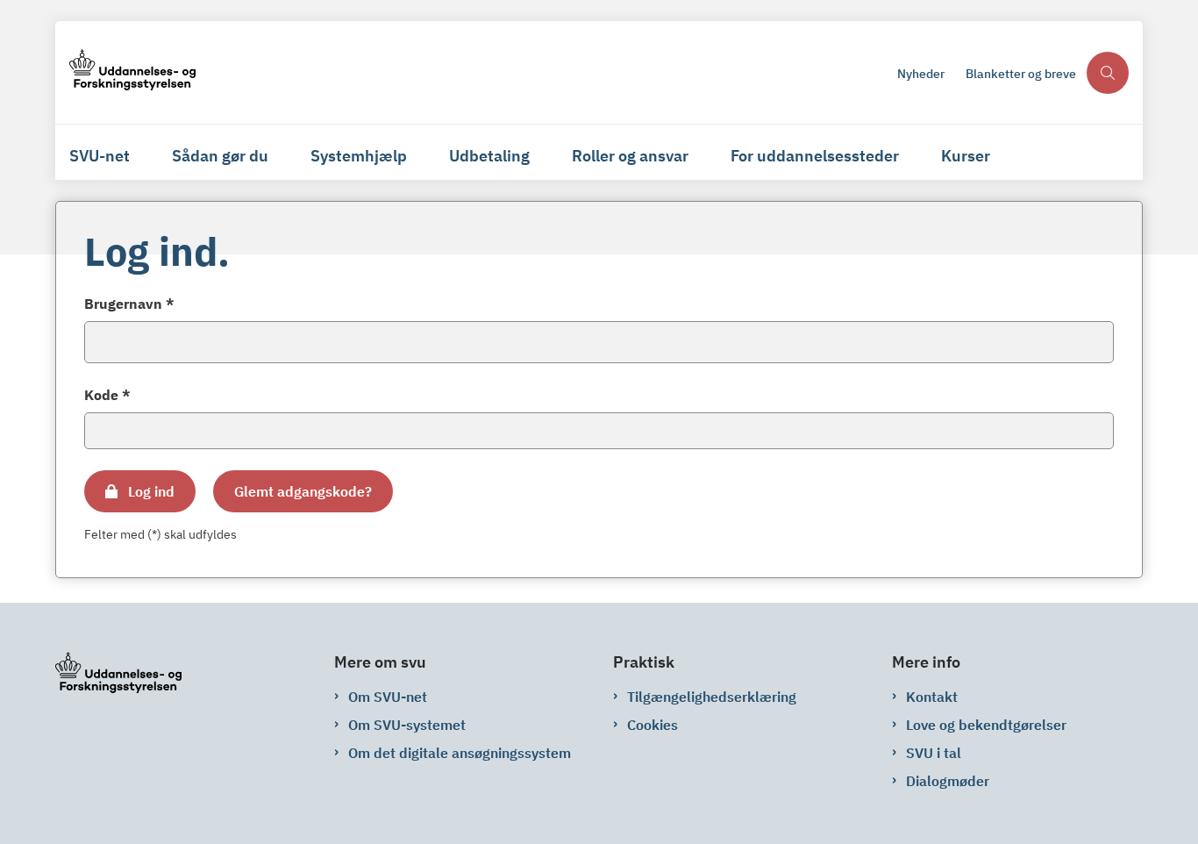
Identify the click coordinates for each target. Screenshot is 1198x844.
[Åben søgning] (1108, 73)
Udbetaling (489, 156)
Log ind (151, 491)
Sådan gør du (220, 156)
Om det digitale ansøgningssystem (459, 753)
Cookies (652, 724)
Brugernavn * (129, 303)
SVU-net (99, 156)
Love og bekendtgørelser (986, 724)
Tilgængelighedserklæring (711, 696)
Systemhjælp (358, 156)
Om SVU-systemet (407, 724)
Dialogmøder (947, 781)
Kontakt (932, 696)
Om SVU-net (387, 696)
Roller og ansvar (630, 156)
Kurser (965, 156)
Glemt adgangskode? (303, 491)
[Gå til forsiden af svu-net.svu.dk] (478, 72)
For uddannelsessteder (815, 156)
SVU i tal (933, 753)
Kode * (107, 395)
